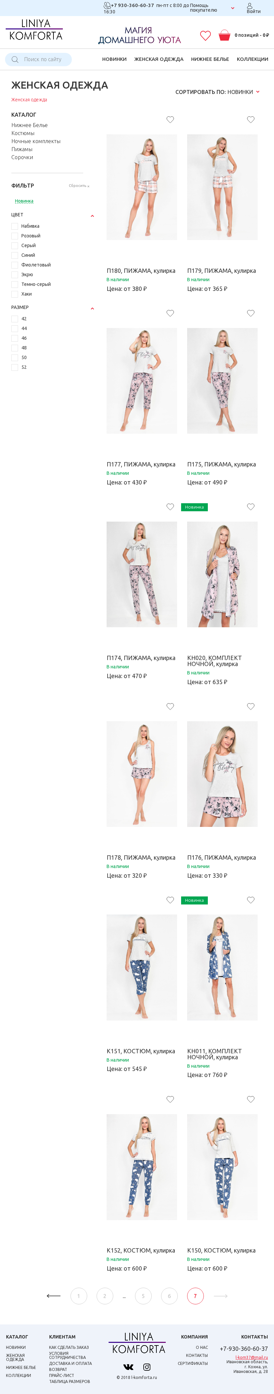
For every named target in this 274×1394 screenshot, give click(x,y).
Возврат (58, 1369)
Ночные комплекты (35, 141)
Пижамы (21, 149)
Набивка (30, 226)
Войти (254, 11)
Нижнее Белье (210, 59)
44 (24, 328)
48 (24, 347)
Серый (28, 245)
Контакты (197, 1355)
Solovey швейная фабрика (137, 1345)
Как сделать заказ (69, 1347)
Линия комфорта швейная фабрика (34, 31)
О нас (202, 1347)
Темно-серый (36, 284)
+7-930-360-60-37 (244, 1349)
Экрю (27, 274)
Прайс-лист (61, 1375)
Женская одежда (158, 59)
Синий (28, 255)
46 (24, 338)
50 (24, 357)
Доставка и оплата (70, 1363)
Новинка (24, 201)
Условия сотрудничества (67, 1355)
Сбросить (77, 186)
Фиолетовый (36, 264)
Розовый (30, 235)
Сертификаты (193, 1363)
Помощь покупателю (203, 7)
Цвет (17, 214)
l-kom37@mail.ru (252, 1357)
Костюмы (22, 133)
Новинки (114, 59)
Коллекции (252, 59)
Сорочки (22, 157)
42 (24, 318)
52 (24, 367)
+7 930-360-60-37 (132, 5)
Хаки (26, 294)
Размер (20, 307)
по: (200, 92)
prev (53, 1296)
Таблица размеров (69, 1381)
